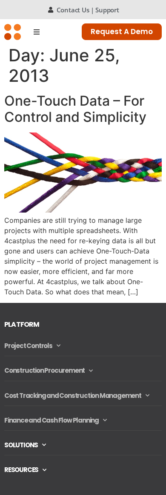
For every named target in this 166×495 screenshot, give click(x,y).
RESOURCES (21, 469)
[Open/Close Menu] (36, 31)
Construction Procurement (44, 370)
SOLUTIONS (21, 444)
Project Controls (28, 345)
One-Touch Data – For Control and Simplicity (75, 108)
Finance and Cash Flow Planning (51, 420)
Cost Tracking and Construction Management (72, 395)
